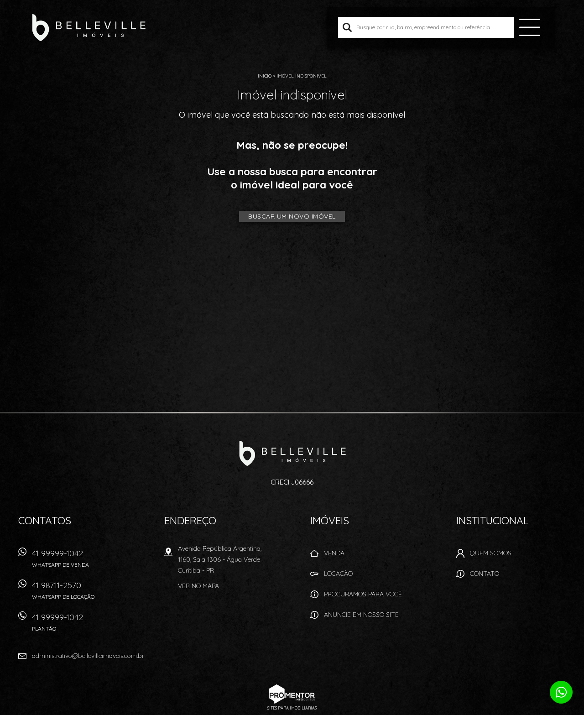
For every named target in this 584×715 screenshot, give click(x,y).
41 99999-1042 (60, 558)
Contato (484, 573)
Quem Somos (490, 553)
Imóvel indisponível (301, 76)
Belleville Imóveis (292, 453)
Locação (338, 573)
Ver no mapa (198, 586)
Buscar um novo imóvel (292, 216)
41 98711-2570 (63, 590)
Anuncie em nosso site (361, 615)
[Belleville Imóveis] (88, 27)
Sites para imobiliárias (292, 707)
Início (264, 76)
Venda (334, 553)
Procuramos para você (363, 594)
